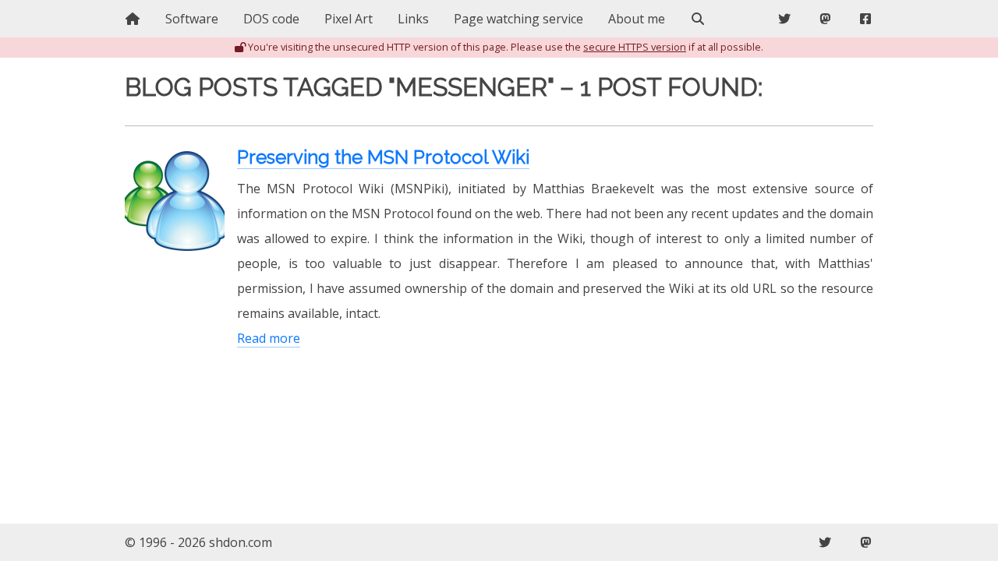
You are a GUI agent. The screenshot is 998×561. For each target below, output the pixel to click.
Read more (268, 338)
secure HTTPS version (634, 47)
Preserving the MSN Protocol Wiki (383, 157)
